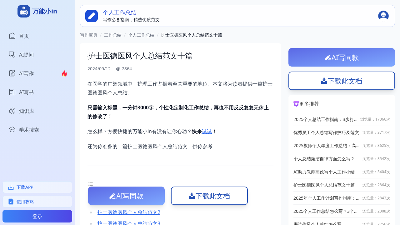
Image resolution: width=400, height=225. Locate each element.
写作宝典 (89, 35)
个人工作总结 (141, 35)
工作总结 (113, 35)
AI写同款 (129, 195)
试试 (207, 131)
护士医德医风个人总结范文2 (129, 212)
